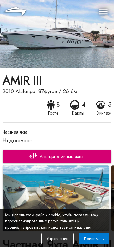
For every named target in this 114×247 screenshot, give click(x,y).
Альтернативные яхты (61, 156)
